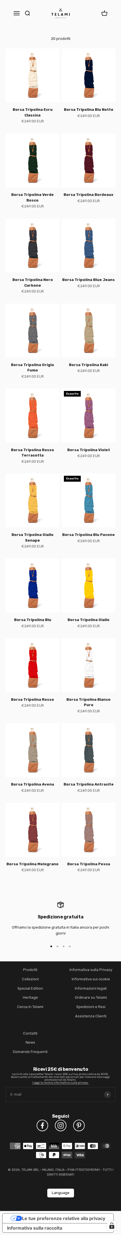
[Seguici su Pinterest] (79, 1125)
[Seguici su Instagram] (60, 1125)
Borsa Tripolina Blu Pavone (88, 535)
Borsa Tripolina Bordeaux (88, 195)
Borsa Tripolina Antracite (89, 784)
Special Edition (30, 988)
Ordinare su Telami (91, 997)
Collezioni (30, 979)
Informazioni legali (91, 988)
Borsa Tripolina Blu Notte (88, 109)
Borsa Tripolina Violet (88, 450)
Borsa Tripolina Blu (32, 620)
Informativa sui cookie (91, 979)
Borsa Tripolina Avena (32, 784)
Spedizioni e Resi (91, 1007)
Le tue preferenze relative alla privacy (63, 1218)
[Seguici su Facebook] (42, 1125)
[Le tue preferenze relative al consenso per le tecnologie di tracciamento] (111, 1225)
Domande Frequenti (30, 1052)
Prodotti (30, 970)
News (30, 1042)
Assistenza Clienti (90, 1016)
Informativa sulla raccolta (34, 1228)
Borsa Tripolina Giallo (88, 620)
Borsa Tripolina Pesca (88, 864)
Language (61, 1193)
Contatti (30, 1033)
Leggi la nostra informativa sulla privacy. (60, 1082)
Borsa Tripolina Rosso (32, 699)
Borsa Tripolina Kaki (88, 365)
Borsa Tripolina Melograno (32, 864)
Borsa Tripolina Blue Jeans (88, 280)
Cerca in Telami (30, 1007)
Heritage (30, 997)
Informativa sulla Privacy (91, 970)
